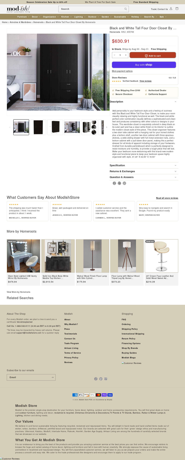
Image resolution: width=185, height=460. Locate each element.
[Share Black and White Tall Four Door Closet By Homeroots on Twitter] (118, 183)
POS (90, 400)
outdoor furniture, (27, 412)
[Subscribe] (52, 377)
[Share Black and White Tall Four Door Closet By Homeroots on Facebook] (113, 183)
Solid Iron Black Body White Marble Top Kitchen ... (55, 277)
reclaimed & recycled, (64, 412)
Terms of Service (72, 352)
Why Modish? (71, 324)
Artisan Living (71, 348)
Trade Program (71, 343)
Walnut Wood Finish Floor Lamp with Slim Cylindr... (92, 277)
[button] (177, 9)
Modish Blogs (129, 357)
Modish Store (83, 400)
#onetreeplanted (25, 321)
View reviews (146, 81)
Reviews (68, 362)
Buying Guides (129, 352)
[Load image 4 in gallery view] (72, 127)
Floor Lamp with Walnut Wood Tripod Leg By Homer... (125, 277)
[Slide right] (107, 127)
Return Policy (128, 338)
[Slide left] (10, 127)
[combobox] (94, 9)
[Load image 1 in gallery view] (21, 127)
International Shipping (133, 333)
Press (67, 329)
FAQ (124, 319)
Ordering (126, 324)
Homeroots (115, 31)
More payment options (122, 71)
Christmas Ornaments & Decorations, (92, 412)
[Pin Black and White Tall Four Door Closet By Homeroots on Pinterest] (123, 183)
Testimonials (70, 333)
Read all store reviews (167, 198)
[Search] (126, 9)
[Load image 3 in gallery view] (55, 127)
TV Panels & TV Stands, (121, 412)
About (67, 319)
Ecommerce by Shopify (104, 400)
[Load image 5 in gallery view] (89, 127)
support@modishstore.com (28, 332)
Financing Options (131, 343)
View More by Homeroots (18, 292)
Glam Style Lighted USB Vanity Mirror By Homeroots (22, 277)
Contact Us (163, 9)
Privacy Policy (71, 357)
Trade (153, 9)
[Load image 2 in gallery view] (38, 127)
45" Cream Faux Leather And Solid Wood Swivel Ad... (159, 277)
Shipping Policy (130, 329)
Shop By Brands (130, 348)
